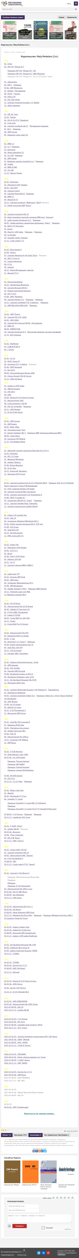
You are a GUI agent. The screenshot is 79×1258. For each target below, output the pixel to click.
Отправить (20, 1226)
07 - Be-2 (7, 129)
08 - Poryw (8, 94)
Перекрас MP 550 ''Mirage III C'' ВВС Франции (26, 74)
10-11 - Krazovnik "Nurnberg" (15, 471)
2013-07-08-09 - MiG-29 (13, 1007)
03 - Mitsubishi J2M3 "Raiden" (16, 185)
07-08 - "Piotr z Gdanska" (14, 835)
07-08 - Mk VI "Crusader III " (14, 498)
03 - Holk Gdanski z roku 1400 (16, 755)
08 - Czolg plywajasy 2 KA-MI (15, 404)
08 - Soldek (8, 164)
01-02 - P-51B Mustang (13, 752)
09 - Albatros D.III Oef (12, 559)
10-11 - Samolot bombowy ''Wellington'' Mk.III (22, 203)
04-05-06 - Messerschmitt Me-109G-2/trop (21, 1004)
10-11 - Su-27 (9, 562)
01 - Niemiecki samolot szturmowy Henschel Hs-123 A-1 (26, 451)
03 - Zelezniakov (10, 82)
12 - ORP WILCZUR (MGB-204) (16, 306)
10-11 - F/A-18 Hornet (12, 651)
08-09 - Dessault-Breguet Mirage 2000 (19, 373)
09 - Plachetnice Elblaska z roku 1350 (19, 677)
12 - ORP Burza (10, 743)
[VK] (43, 1253)
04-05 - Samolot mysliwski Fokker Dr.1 (19, 696)
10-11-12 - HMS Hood (12, 898)
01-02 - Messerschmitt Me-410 (16, 633)
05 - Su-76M (9, 156)
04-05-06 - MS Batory (12, 910)
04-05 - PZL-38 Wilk (12, 668)
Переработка (53, 690)
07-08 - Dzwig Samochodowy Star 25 (18, 645)
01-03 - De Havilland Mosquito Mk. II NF (20, 945)
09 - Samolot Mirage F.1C (14, 300)
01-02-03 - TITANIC (11, 962)
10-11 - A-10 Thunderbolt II (15, 710)
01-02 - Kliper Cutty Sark (14, 790)
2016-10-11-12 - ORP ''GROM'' (16, 1063)
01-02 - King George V (13, 250)
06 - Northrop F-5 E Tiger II (15, 642)
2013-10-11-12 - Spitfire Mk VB (16, 1010)
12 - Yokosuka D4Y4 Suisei (14, 474)
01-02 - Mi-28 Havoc (12, 604)
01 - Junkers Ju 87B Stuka (14, 386)
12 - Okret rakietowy (12, 106)
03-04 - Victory (10, 253)
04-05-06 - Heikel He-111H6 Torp (17, 930)
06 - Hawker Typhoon (12, 462)
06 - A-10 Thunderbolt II (13, 858)
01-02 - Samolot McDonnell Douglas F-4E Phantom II (25, 690)
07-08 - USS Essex (11, 527)
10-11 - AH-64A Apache (13, 533)
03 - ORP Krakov (10, 424)
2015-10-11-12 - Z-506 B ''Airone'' (17, 1045)
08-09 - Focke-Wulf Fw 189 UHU (17, 618)
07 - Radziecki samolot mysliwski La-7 (19, 161)
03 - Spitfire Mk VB (11, 829)
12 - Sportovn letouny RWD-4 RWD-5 (18, 565)
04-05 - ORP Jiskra (11, 580)
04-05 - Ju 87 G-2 (11, 551)
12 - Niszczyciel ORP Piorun (15, 713)
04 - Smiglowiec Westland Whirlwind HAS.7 (21, 521)
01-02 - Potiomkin (11, 182)
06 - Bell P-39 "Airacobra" (14, 226)
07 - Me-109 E (9, 370)
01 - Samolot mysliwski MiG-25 (16, 214)
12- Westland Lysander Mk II (15, 595)
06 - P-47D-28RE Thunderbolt (16, 612)
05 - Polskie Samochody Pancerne (17, 291)
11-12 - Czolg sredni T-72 (14, 241)
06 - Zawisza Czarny (12, 191)
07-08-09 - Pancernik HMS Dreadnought (20, 933)
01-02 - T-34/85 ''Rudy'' (13, 826)
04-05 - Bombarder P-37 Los (15, 796)
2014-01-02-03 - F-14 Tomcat (15, 1019)
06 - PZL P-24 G (10, 294)
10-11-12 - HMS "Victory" (14, 841)
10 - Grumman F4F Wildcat (14, 439)
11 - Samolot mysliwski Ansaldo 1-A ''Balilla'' (22, 103)
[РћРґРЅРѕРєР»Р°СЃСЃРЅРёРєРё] (39, 1151)
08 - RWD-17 (9, 197)
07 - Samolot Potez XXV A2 (14, 194)
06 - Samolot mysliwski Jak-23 (16, 126)
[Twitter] (45, 1151)
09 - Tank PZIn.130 (11, 530)
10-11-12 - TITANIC (11, 954)
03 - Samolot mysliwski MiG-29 (16, 853)
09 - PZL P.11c (9, 779)
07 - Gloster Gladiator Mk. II (15, 433)
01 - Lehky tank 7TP (12, 574)
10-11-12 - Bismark (11, 972)
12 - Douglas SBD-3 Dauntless (16, 654)
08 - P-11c (8, 264)
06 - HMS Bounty (10, 702)
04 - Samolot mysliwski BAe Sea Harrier (20, 492)
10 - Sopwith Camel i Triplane (15, 238)
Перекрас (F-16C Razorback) (19, 886)
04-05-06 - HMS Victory (13, 984)
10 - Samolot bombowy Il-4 (15, 332)
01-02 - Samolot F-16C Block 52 (16, 873)
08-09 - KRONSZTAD (12, 329)
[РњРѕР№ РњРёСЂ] (42, 1151)
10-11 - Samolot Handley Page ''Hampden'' (21, 504)
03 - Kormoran (9, 150)
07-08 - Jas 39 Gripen (12, 704)
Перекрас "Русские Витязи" (19, 761)
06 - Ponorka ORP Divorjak (14, 671)
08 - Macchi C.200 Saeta (13, 232)
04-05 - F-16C (9, 639)
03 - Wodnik (9, 793)
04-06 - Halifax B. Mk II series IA (16, 948)
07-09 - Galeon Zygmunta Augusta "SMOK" (21, 951)
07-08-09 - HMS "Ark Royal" (14, 968)
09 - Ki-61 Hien (10, 468)
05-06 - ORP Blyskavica (13, 88)
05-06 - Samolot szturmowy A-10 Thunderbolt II (23, 495)
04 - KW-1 (8, 85)
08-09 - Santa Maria (12, 436)
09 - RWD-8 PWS (10, 167)
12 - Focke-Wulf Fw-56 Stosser (16, 624)
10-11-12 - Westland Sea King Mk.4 (18, 915)
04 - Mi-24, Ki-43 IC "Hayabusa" (16, 120)
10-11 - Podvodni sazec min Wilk (17, 592)
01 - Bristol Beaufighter (13, 282)
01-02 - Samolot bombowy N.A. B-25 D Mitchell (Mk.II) (25, 483)
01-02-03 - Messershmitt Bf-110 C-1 (18, 907)
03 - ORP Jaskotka (11, 665)
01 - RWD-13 (9, 144)
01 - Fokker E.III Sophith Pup (15, 515)
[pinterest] (48, 1253)
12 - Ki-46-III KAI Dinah (13, 412)
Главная (61, 17)
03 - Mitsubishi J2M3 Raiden (15, 548)
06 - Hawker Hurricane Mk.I (15, 731)
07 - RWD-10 (9, 326)
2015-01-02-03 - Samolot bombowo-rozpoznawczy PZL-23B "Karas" (31, 1037)
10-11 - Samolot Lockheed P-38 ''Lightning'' (21, 303)
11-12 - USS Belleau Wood (14, 442)
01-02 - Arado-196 (11, 545)
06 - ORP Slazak (10, 158)
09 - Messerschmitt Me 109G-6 (16, 737)
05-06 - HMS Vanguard (13, 367)
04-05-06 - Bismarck (12, 832)
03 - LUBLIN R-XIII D (12, 347)
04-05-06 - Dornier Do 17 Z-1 (15, 965)
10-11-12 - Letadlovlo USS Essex (17, 817)
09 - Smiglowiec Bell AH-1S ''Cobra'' (18, 501)
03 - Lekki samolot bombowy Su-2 (17, 220)
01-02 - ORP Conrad (12, 421)
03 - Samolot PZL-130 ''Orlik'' (15, 317)
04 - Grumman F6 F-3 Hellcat (15, 364)
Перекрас (17, 85)
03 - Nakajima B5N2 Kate (14, 725)
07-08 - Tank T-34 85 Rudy (14, 556)
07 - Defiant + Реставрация (14, 91)
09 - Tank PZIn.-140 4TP (13, 648)
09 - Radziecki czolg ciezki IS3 (16, 135)
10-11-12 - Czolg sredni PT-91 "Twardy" (19, 864)
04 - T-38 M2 (9, 350)
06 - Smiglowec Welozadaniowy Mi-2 (18, 583)
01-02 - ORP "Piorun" (12, 314)
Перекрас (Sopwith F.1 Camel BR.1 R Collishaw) (27, 803)
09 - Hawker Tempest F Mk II (15, 589)
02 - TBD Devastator (12, 389)
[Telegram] (39, 1253)
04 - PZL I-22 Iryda (11, 456)
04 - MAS (7, 395)
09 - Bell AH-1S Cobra (12, 707)
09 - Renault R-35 (11, 200)
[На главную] (12, 3)
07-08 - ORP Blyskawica (13, 586)
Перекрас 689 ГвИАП (16, 764)
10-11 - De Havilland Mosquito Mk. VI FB (20, 680)
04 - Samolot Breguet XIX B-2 (15, 288)
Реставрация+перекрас (39, 126)
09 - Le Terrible (10, 235)
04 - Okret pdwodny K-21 (14, 153)
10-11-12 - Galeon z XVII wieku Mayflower (20, 936)
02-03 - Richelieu (11, 454)
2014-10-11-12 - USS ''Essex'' (16, 1028)
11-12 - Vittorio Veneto (13, 173)
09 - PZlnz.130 (9, 97)
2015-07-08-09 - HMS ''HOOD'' (16, 1043)
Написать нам (21, 1255)
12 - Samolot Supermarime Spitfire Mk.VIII (21, 506)
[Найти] (76, 9)
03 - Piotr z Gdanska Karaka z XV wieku (19, 489)
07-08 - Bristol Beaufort (13, 465)
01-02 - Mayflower (11, 344)
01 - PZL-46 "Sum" (11, 114)
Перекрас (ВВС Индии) (37, 589)
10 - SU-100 (9, 170)
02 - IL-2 (7, 147)
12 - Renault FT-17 (11, 273)
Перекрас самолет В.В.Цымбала (21, 770)
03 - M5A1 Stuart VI (12, 361)
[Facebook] (36, 1151)
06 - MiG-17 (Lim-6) (11, 258)
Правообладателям (7, 1255)
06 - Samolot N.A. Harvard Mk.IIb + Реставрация (23, 323)
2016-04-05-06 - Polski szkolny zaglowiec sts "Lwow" (25, 1057)
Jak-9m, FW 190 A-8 (15, 988)
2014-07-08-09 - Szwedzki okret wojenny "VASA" (23, 1025)
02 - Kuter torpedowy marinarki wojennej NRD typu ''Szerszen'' (29, 217)
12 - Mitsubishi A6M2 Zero (14, 683)
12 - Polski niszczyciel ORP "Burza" (17, 206)
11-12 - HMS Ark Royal (13, 379)
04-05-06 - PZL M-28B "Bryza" (15, 892)
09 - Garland (9, 267)
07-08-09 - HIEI (10, 861)
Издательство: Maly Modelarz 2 (58, 1135)
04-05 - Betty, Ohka (11, 427)
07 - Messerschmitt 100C (14, 401)
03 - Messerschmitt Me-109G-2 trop (18, 889)
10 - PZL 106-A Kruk (12, 100)
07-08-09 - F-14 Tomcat (13, 814)
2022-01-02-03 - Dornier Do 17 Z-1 (18, 1072)
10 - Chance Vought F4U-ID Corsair (17, 376)
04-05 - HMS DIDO (11, 320)
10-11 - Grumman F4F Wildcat (16, 740)
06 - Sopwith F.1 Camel (13, 799)
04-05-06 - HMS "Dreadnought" (16, 1107)
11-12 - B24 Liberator (12, 335)
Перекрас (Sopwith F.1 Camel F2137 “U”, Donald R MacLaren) (32, 809)
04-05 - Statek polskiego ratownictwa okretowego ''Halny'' (27, 223)
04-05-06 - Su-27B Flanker (14, 757)
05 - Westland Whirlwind (14, 459)
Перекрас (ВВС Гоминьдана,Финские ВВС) (44, 433)
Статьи (13, 52)
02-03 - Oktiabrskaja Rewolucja (16, 285)
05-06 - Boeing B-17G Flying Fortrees (19, 398)
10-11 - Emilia (9, 621)
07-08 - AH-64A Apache (13, 776)
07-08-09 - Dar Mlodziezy (14, 895)
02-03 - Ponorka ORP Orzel (14, 577)
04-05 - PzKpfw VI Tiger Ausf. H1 (17, 609)
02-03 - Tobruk (10, 117)
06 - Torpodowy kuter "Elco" (15, 430)
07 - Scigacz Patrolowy (13, 261)
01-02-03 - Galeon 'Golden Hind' (17, 927)
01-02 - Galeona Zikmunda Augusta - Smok (21, 662)
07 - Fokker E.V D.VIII (12, 615)
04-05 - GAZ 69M (10, 188)
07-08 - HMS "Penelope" (13, 297)
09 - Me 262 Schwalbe (13, 407)
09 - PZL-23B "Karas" (12, 838)
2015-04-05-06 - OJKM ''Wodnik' (17, 1040)
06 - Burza (8, 554)
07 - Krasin (8, 229)
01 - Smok (8, 64)
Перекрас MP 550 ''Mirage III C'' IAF (22, 71)
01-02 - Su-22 (9, 358)
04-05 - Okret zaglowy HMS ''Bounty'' (18, 856)
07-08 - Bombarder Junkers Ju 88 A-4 (18, 674)
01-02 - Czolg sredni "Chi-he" (15, 850)
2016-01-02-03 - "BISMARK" (15, 1054)
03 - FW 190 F (9, 392)
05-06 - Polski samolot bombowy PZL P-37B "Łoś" (23, 524)
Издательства (71, 17)
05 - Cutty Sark (10, 123)
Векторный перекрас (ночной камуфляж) (44, 332)
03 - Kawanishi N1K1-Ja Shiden (16, 636)
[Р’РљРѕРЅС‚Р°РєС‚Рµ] (34, 1151)
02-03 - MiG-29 (10, 518)
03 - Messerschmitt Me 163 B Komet (18, 606)
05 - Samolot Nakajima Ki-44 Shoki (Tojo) (20, 255)
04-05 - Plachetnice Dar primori (16, 728)
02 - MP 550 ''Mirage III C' (14, 67)
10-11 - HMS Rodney (12, 409)
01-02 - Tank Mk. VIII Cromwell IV (17, 722)
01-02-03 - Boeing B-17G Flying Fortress (20, 981)
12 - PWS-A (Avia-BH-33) (13, 536)
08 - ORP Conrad (10, 132)
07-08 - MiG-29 (10, 734)
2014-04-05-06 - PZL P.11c (14, 1022)
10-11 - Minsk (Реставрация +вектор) (19, 270)
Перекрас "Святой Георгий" (19, 767)
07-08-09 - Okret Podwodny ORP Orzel (19, 913)
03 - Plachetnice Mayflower (15, 693)
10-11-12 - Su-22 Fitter (13, 781)
